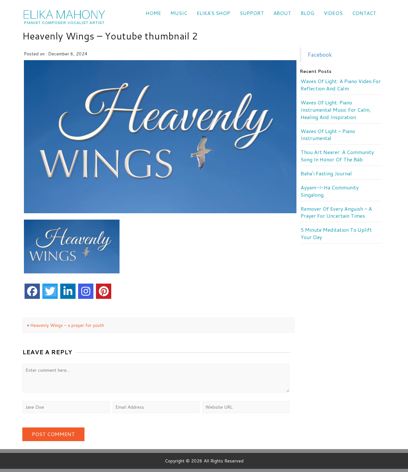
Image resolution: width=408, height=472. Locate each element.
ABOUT (282, 13)
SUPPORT (252, 13)
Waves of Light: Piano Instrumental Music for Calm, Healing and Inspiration (336, 110)
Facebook (320, 55)
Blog (307, 13)
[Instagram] (85, 291)
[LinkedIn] (68, 291)
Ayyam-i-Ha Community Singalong (330, 191)
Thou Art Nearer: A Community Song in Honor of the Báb (337, 156)
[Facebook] (32, 291)
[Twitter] (50, 291)
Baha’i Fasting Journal (326, 173)
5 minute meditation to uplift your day (336, 233)
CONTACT (364, 13)
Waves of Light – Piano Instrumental (328, 135)
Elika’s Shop (213, 13)
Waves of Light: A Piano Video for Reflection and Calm (341, 85)
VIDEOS (333, 13)
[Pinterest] (103, 291)
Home (153, 13)
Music (179, 13)
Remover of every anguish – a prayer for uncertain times (336, 212)
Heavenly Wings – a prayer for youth (67, 325)
